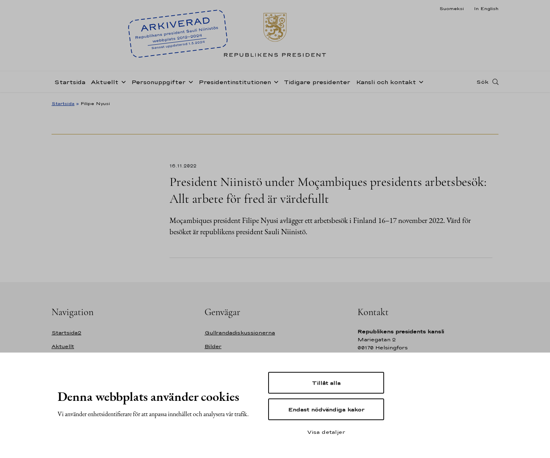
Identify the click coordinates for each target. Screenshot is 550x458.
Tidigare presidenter (317, 82)
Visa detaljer (326, 431)
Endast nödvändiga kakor (326, 409)
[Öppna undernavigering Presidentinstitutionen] (274, 81)
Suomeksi (451, 8)
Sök (482, 81)
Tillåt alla (326, 382)
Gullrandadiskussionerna (240, 332)
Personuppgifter (158, 82)
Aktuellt (104, 82)
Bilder (213, 346)
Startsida (69, 82)
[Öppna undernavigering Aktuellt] (122, 81)
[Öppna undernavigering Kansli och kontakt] (419, 81)
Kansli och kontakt (386, 82)
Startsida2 (66, 332)
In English (486, 8)
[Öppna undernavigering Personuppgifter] (189, 81)
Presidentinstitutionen (234, 82)
